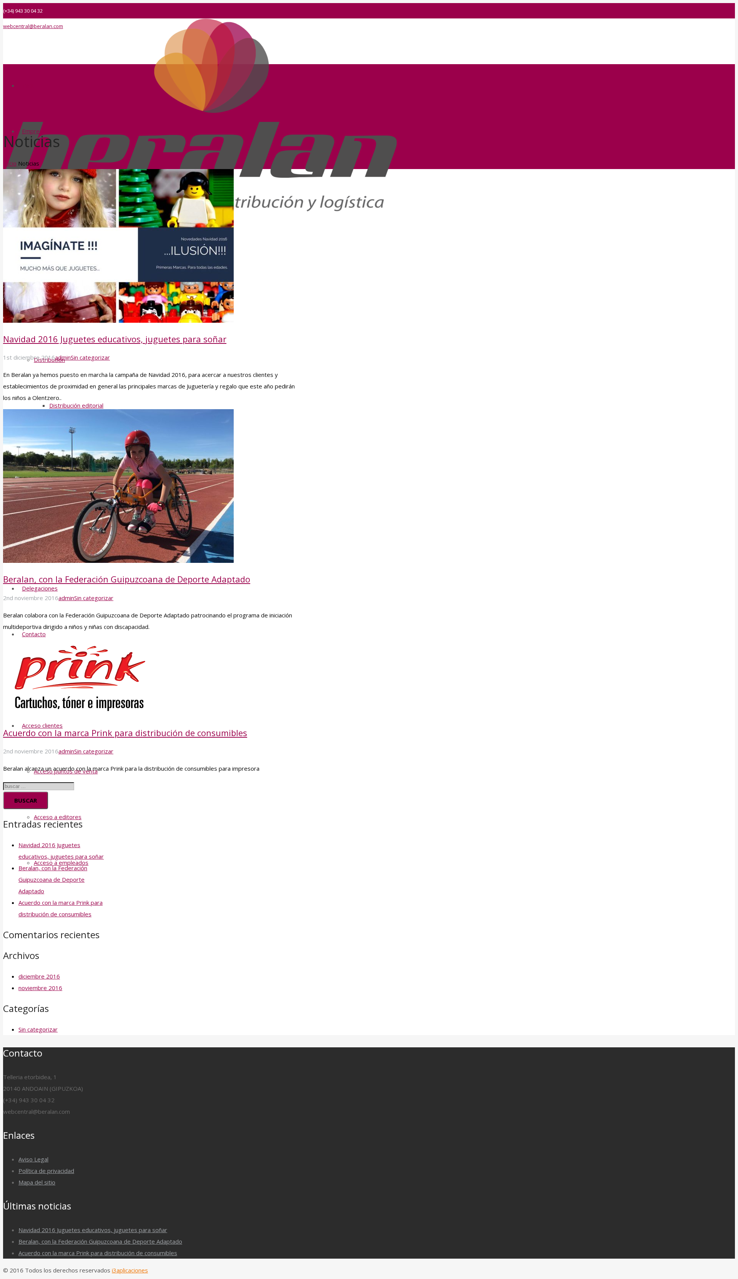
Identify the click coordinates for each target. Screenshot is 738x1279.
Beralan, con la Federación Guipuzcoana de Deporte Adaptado (126, 579)
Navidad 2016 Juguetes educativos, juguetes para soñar (114, 339)
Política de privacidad (46, 1170)
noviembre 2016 (40, 988)
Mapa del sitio (36, 1182)
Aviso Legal (33, 1159)
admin (63, 357)
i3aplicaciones (130, 1270)
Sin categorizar (90, 357)
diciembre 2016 (39, 976)
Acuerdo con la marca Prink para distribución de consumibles (125, 732)
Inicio (10, 163)
